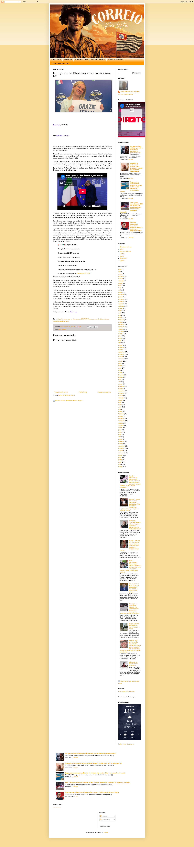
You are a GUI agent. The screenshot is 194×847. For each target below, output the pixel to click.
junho (120, 269)
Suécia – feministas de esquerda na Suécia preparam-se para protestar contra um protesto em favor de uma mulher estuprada (130, 481)
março (120, 274)
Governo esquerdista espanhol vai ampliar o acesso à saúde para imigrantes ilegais (136, 227)
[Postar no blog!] (90, 327)
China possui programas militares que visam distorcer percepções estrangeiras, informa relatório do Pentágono (129, 608)
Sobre (122, 256)
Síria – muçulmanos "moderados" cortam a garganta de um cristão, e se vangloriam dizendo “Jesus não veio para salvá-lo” (130, 566)
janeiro (120, 297)
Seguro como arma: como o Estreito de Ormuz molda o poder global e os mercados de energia (131, 186)
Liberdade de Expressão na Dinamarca (133, 663)
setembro (121, 281)
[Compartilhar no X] (92, 327)
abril (119, 271)
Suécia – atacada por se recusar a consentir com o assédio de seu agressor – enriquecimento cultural (130, 545)
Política (64, 329)
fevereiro (121, 294)
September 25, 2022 (83, 273)
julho (119, 336)
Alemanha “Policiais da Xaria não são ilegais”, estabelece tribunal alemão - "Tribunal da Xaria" (135, 525)
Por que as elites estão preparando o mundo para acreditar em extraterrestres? (136, 149)
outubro (120, 278)
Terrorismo (68, 59)
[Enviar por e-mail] (88, 327)
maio (119, 288)
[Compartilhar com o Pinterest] (97, 327)
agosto (120, 283)
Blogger (106, 832)
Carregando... (57, 807)
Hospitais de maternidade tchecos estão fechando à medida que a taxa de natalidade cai (136, 167)
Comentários (105, 819)
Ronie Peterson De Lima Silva (130, 91)
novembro (121, 301)
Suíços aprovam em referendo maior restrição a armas (134, 626)
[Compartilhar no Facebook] (95, 327)
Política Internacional (115, 59)
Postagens (104, 816)
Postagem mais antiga (104, 392)
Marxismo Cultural (81, 59)
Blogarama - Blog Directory (126, 691)
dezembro (121, 276)
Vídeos (122, 260)
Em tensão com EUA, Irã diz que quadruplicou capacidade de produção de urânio (134, 588)
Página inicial (56, 59)
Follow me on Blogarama (126, 744)
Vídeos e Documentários (60, 63)
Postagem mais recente (61, 392)
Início (59, 329)
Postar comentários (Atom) (66, 395)
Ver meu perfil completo (125, 94)
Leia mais (130, 159)
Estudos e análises (98, 59)
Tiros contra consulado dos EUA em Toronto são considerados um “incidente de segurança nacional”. (131, 207)
